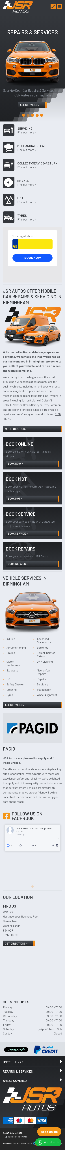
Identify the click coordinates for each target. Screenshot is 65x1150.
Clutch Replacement (14, 663)
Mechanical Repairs (43, 672)
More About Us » (16, 428)
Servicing (42, 684)
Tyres (9, 694)
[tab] (23, 115)
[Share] (52, 845)
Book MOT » (15, 498)
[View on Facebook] (57, 845)
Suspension (44, 689)
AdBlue (10, 638)
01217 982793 (10, 935)
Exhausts (12, 670)
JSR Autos (22, 828)
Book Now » (15, 463)
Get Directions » (16, 943)
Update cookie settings (16, 1136)
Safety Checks (15, 684)
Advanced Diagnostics (44, 640)
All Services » (30, 104)
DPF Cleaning (45, 661)
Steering (11, 689)
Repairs (41, 679)
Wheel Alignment (47, 694)
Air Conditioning (16, 647)
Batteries (42, 647)
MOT (9, 679)
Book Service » (18, 533)
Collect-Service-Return (46, 654)
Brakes (10, 652)
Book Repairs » (18, 563)
